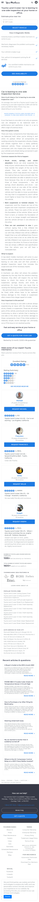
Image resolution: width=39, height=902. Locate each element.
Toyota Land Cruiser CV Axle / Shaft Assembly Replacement (18, 605)
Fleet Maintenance (9, 835)
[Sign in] (36, 2)
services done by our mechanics (21, 558)
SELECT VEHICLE (19, 28)
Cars (9, 844)
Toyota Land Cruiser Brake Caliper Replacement (19, 621)
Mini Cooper (7, 648)
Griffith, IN (26, 639)
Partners (10, 852)
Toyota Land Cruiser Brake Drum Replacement (18, 602)
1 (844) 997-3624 (11, 805)
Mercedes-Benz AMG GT (11, 634)
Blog (9, 855)
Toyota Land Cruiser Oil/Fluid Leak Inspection (18, 600)
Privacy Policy (29, 835)
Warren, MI (20, 644)
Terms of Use (29, 841)
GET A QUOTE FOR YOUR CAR (19, 335)
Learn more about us (19, 585)
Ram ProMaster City (10, 639)
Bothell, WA (21, 653)
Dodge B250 (8, 651)
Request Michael (19, 409)
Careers (9, 838)
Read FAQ (19, 810)
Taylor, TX (22, 651)
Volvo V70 (7, 644)
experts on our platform (18, 566)
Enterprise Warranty (29, 832)
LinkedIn (10, 874)
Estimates (9, 846)
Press (10, 832)
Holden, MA (21, 641)
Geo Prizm (7, 646)
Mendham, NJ (21, 646)
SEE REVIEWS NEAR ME (19, 386)
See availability (19, 74)
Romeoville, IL (30, 634)
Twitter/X (10, 877)
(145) (26, 84)
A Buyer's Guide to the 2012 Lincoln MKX (19, 665)
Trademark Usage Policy (29, 838)
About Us (10, 830)
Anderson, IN (20, 637)
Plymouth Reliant (9, 632)
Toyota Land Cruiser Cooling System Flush (17, 593)
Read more (29, 676)
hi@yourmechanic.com (25, 805)
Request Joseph (19, 521)
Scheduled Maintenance (10, 849)
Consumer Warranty (29, 830)
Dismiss (7, 896)
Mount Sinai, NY (23, 648)
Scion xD (6, 637)
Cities (10, 841)
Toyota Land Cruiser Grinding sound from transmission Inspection (17, 596)
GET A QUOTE (19, 816)
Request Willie (19, 484)
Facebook (9, 871)
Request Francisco (19, 444)
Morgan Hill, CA (27, 632)
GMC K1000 (7, 641)
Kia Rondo (7, 653)
